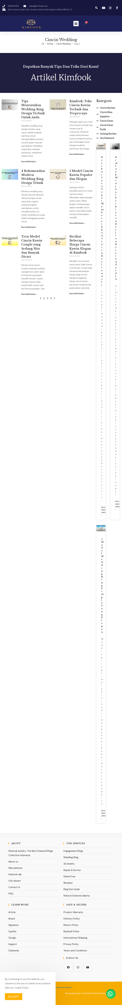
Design (12, 937)
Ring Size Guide (71, 889)
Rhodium (68, 882)
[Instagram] (78, 967)
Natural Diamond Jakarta (76, 895)
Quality (12, 931)
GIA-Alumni (14, 880)
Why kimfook (15, 867)
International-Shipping (75, 937)
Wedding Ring (70, 857)
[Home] (43, 43)
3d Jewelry (69, 863)
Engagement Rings (73, 850)
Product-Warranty (73, 912)
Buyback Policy (71, 931)
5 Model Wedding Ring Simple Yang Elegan (102, 585)
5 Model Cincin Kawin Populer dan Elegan (81, 175)
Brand (11, 918)
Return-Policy (70, 924)
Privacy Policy (71, 944)
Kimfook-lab (14, 874)
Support (12, 944)
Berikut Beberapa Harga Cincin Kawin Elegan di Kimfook (80, 244)
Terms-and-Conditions (75, 950)
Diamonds (13, 950)
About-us (13, 861)
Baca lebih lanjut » (29, 161)
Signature (13, 924)
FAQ (10, 893)
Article (12, 912)
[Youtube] (87, 967)
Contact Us (14, 887)
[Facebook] (68, 967)
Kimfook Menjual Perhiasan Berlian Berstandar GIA (116, 218)
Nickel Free (69, 876)
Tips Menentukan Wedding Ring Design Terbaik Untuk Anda (33, 109)
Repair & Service (72, 870)
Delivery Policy (71, 918)
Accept (13, 996)
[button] (96, 7)
